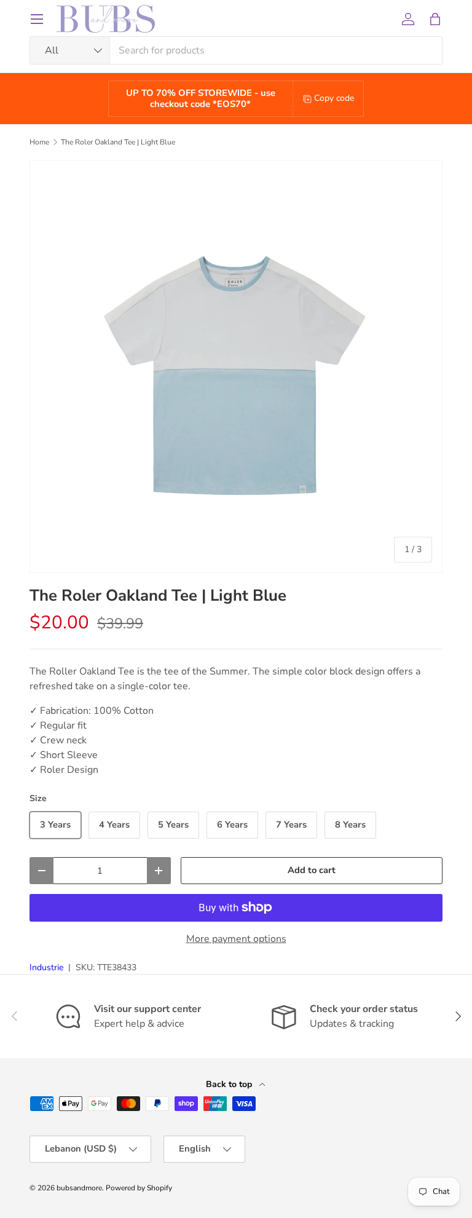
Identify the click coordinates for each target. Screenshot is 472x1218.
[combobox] (236, 50)
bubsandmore (79, 1188)
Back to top (230, 1084)
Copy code (334, 98)
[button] (435, 19)
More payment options (236, 939)
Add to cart (312, 870)
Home (39, 142)
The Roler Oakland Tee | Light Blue (118, 142)
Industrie (46, 967)
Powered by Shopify (139, 1188)
